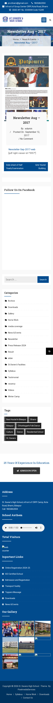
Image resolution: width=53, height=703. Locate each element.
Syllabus (12, 371)
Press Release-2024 (17, 345)
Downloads (13, 307)
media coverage (15, 326)
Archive (11, 301)
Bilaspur (10, 426)
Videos (11, 390)
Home (9, 694)
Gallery (11, 313)
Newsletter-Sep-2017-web (21, 149)
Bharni (33, 419)
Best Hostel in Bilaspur (16, 419)
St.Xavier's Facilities (16, 364)
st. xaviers (11, 438)
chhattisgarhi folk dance (29, 426)
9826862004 (40, 3)
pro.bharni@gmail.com (17, 3)
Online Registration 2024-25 (17, 568)
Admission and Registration (17, 580)
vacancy (11, 384)
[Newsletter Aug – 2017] (26, 57)
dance (20, 432)
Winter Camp (14, 396)
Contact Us (28, 698)
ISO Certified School (14, 574)
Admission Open (28, 471)
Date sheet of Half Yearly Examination (14, 166)
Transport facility (12, 586)
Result (11, 352)
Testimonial (13, 377)
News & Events (14, 333)
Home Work (13, 320)
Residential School (35, 432)
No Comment (26, 138)
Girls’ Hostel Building (40, 166)
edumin (28, 128)
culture (9, 432)
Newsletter (13, 339)
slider (10, 358)
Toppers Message (13, 592)
